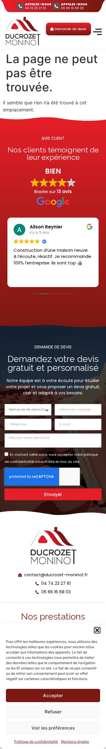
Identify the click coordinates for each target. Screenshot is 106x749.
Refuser (53, 712)
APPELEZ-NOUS (38, 4)
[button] (97, 630)
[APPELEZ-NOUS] (20, 6)
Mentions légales (75, 741)
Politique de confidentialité (36, 741)
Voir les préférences (53, 728)
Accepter (53, 695)
